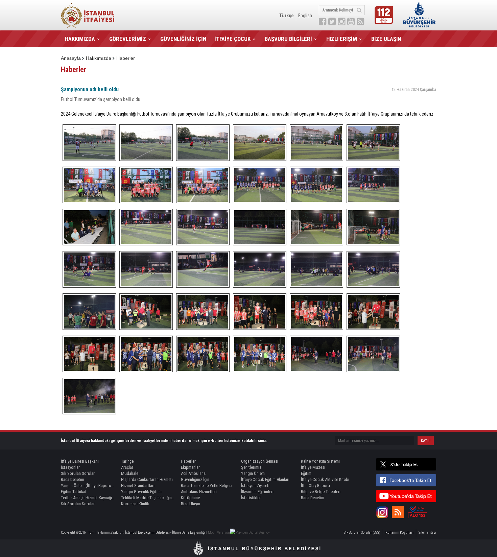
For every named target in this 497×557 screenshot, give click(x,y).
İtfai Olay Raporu (315, 485)
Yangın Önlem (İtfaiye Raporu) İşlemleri (88, 485)
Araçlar (127, 467)
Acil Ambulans (193, 473)
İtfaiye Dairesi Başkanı (80, 461)
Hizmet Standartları (138, 485)
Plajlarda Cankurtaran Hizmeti (147, 479)
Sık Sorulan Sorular (78, 473)
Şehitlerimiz (251, 467)
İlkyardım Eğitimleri (257, 491)
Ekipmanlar (190, 467)
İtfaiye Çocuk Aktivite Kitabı (325, 479)
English (305, 15)
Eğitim (306, 473)
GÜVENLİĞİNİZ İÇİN (183, 38)
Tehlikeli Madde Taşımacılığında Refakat (148, 497)
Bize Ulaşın (190, 503)
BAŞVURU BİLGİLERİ (288, 38)
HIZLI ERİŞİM (341, 38)
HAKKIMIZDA (80, 38)
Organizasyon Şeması (259, 461)
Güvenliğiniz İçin (195, 479)
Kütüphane (190, 497)
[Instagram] (382, 512)
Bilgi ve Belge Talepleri (320, 491)
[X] (406, 464)
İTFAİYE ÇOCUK (232, 38)
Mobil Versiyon (219, 532)
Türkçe (286, 15)
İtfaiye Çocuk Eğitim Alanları (265, 479)
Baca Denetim (72, 479)
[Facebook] (406, 480)
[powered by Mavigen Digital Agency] (250, 532)
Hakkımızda (98, 58)
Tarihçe (127, 461)
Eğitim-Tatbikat (74, 491)
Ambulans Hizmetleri (199, 491)
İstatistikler (251, 497)
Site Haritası (427, 532)
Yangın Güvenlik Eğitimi (141, 491)
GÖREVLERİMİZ (127, 38)
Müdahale (129, 473)
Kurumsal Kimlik (135, 503)
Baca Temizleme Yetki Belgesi (206, 485)
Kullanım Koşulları (399, 532)
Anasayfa (71, 58)
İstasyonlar (70, 467)
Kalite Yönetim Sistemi (320, 461)
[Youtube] (406, 496)
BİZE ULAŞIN (386, 38)
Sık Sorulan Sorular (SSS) (362, 532)
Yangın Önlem (253, 473)
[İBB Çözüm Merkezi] (417, 512)
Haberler (125, 58)
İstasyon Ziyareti (255, 485)
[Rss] (398, 512)
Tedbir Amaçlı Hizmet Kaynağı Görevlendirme (88, 497)
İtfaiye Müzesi (313, 467)
